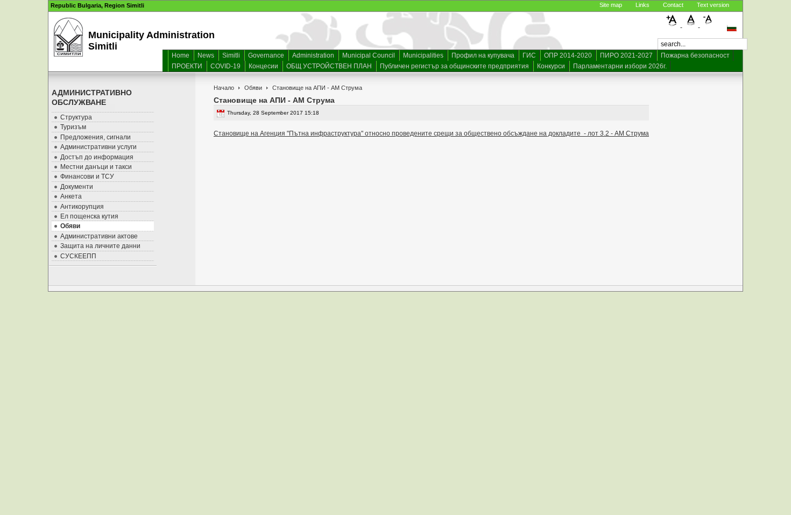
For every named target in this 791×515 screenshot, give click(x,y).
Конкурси (551, 66)
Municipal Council (368, 55)
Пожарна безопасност (695, 55)
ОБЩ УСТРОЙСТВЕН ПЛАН (329, 66)
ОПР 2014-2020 (568, 55)
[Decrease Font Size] (708, 25)
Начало (224, 87)
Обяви (253, 87)
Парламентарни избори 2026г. (620, 66)
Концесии (263, 66)
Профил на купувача (482, 55)
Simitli (231, 55)
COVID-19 (225, 66)
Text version (713, 5)
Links (642, 5)
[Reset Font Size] (691, 25)
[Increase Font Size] (673, 25)
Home (180, 55)
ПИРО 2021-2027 (626, 55)
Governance (266, 55)
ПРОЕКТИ (187, 66)
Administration (313, 55)
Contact (673, 5)
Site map (610, 5)
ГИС (529, 55)
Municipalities (423, 55)
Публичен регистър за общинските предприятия (454, 66)
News (205, 55)
